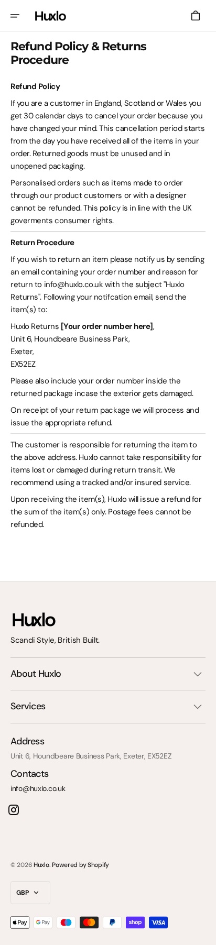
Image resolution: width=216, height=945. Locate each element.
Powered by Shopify (80, 865)
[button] (22, 15)
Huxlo (41, 865)
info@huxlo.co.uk (38, 788)
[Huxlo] (51, 15)
